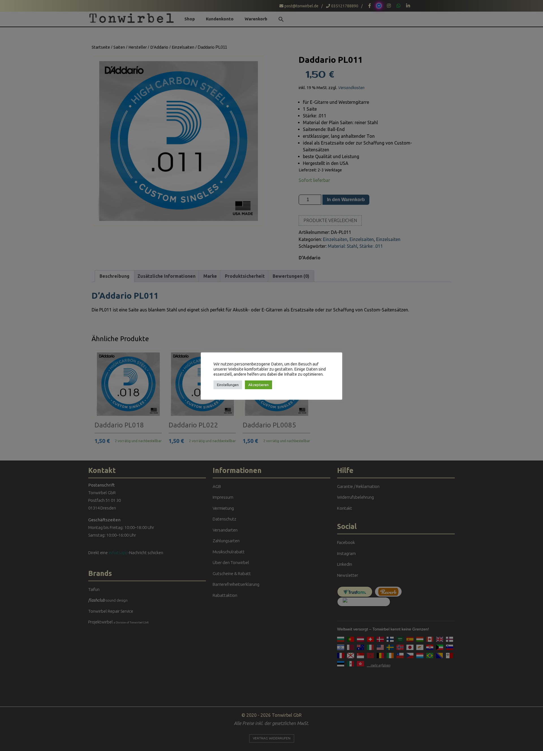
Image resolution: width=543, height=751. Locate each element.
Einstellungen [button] (228, 385)
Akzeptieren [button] (258, 385)
